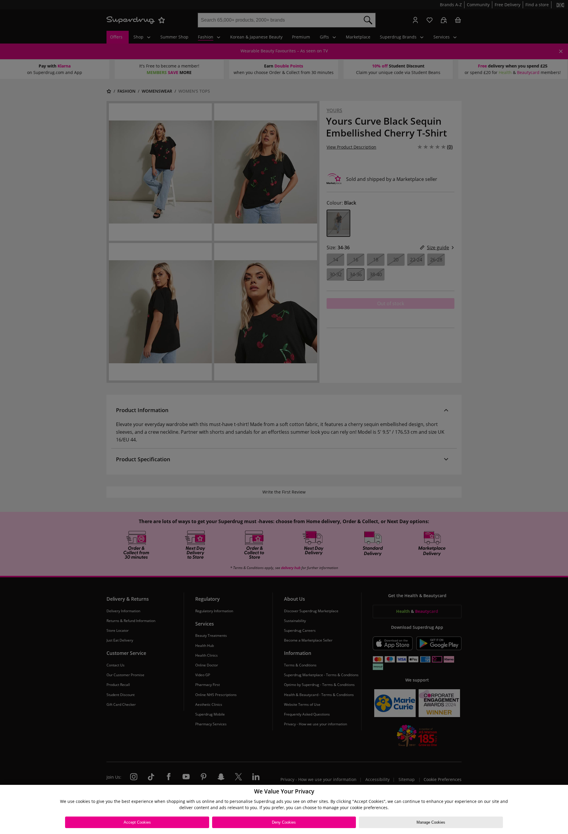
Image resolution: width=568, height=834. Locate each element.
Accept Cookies (137, 822)
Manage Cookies (431, 822)
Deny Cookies (284, 822)
